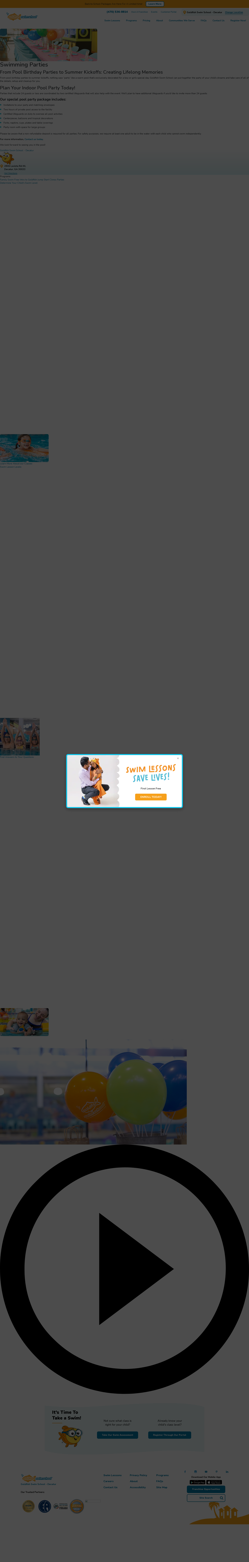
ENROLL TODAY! (150, 797)
